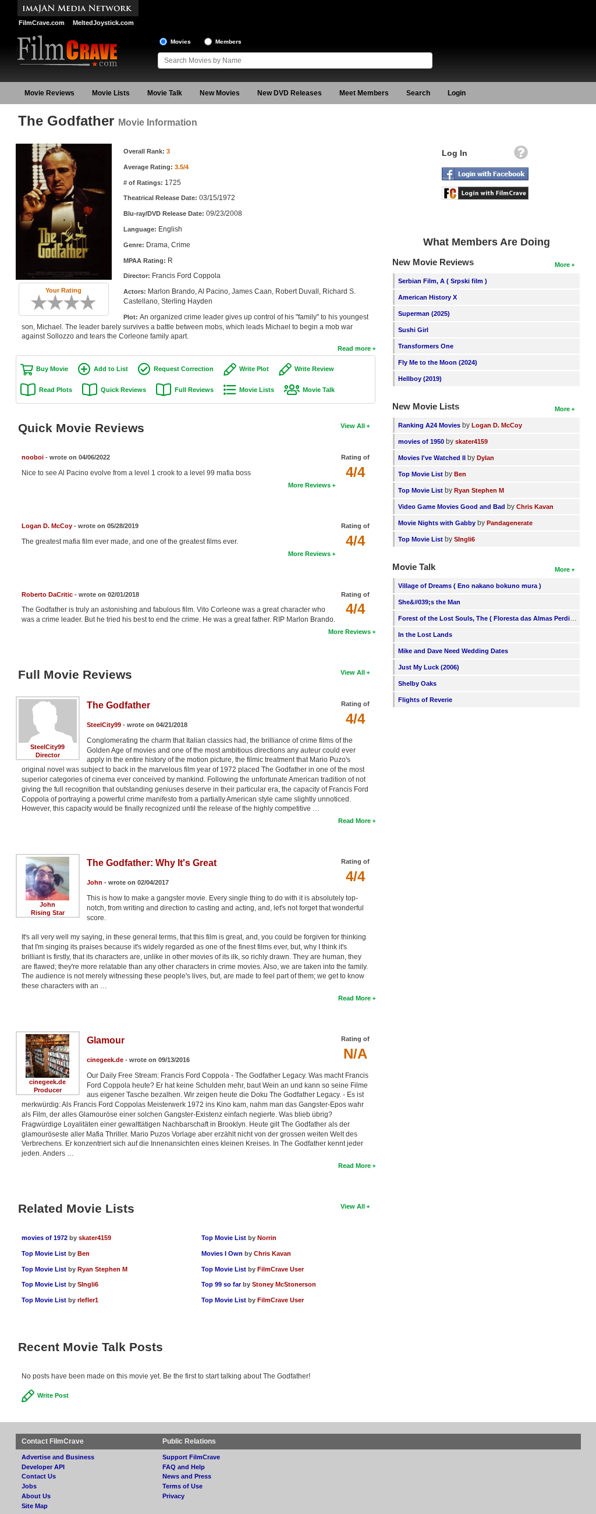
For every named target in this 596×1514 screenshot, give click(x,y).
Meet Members (364, 93)
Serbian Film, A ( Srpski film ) (442, 280)
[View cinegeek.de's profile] (47, 1038)
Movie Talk (164, 93)
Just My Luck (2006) (428, 667)
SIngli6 (87, 1284)
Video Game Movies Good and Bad (451, 506)
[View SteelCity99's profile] (48, 703)
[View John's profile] (47, 861)
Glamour (106, 1040)
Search (418, 93)
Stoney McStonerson (284, 1284)
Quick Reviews (123, 389)
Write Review (314, 368)
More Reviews (309, 485)
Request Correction (184, 368)
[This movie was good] (76, 302)
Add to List (111, 368)
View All (352, 425)
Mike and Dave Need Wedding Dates (453, 650)
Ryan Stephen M (102, 1269)
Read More (354, 820)
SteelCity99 (47, 746)
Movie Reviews (49, 93)
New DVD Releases (289, 93)
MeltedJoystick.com (103, 22)
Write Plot (254, 368)
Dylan (485, 457)
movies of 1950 (421, 441)
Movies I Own (222, 1253)
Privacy (173, 1495)
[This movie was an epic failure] (35, 302)
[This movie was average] (59, 302)
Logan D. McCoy (47, 525)
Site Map (35, 1505)
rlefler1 (87, 1299)
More (562, 264)
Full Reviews (194, 389)
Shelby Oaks (417, 683)
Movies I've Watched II (432, 457)
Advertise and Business (58, 1457)
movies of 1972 (45, 1237)
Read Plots (55, 389)
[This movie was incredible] (92, 302)
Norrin (266, 1237)
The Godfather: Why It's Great (152, 863)
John (47, 904)
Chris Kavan (272, 1253)
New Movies (220, 93)
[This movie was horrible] (43, 302)
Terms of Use (182, 1486)
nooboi (33, 457)
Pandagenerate (510, 522)
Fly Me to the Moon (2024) (437, 362)
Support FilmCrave (191, 1457)
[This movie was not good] (51, 302)
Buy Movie (52, 368)
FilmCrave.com (42, 22)
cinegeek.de (47, 1081)
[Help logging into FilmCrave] (521, 155)
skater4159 (95, 1237)
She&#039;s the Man (429, 602)
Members (228, 41)
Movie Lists (111, 93)
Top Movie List (44, 1253)
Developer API (43, 1466)
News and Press (186, 1476)
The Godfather (118, 705)
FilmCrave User (280, 1269)
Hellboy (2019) (420, 378)
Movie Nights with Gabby (437, 522)
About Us (36, 1495)
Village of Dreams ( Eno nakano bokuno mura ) (469, 585)
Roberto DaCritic (47, 594)
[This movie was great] (84, 302)
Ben (83, 1253)
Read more (354, 348)
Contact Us (39, 1476)
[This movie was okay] (67, 302)
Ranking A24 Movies (429, 425)
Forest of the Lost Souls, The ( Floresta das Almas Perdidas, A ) (495, 618)
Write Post (53, 1395)
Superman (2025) (424, 313)
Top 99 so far (221, 1284)
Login (457, 93)
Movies (181, 41)
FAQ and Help (183, 1466)
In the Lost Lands (425, 634)
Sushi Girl (413, 329)
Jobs (29, 1486)
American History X (427, 297)
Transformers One (425, 346)
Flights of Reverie (425, 699)
